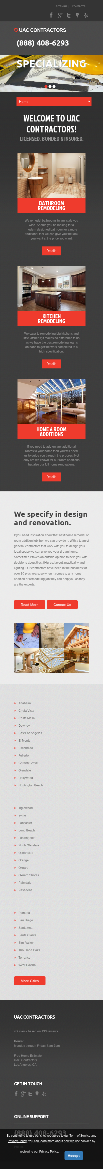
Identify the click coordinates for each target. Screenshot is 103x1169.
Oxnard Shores (28, 875)
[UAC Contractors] (40, 30)
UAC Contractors (25, 1060)
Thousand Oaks (29, 950)
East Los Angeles (30, 733)
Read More (29, 605)
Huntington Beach (30, 785)
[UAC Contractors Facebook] (52, 15)
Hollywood (25, 778)
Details (51, 251)
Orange (23, 860)
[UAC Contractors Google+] (61, 15)
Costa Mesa (26, 718)
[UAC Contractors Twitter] (69, 15)
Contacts (79, 6)
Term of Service (80, 1135)
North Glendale (28, 845)
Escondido (25, 748)
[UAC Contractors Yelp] (86, 15)
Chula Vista (26, 710)
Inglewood (25, 808)
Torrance (24, 957)
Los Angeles (26, 838)
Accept (74, 1156)
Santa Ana (25, 928)
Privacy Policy (17, 1141)
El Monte (24, 740)
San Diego (25, 920)
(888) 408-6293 (42, 43)
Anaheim (24, 703)
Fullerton (24, 755)
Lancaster (25, 823)
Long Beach (26, 830)
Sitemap (61, 6)
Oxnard (23, 868)
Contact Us (62, 605)
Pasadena (25, 890)
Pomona (24, 913)
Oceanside (25, 853)
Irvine (22, 815)
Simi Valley (26, 942)
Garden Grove (28, 763)
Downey (24, 725)
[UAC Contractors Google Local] (77, 15)
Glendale (24, 770)
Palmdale (25, 882)
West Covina (27, 965)
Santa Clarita (27, 935)
